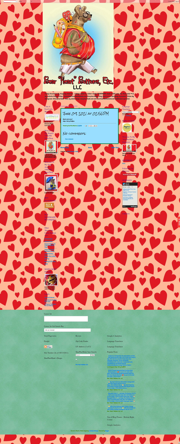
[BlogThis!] (91, 126)
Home (90, 147)
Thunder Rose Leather (50, 256)
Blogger (107, 431)
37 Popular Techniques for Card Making (50, 305)
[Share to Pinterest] (96, 126)
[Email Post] (86, 125)
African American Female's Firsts (127, 195)
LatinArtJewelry (49, 253)
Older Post (115, 147)
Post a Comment (69, 139)
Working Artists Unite (50, 261)
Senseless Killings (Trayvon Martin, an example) (128, 198)
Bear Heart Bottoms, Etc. (82, 364)
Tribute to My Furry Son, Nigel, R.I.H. (129, 190)
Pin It (123, 163)
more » (124, 206)
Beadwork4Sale (48, 241)
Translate (128, 115)
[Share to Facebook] (95, 126)
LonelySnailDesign (93, 431)
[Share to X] (93, 126)
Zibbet (46, 264)
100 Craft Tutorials (49, 297)
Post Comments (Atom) (72, 151)
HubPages (134, 206)
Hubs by (127, 184)
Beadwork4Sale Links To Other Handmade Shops (50, 245)
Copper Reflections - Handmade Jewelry (50, 250)
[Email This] (89, 126)
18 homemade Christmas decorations (51, 300)
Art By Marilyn (48, 239)
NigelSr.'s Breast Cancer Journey (129, 192)
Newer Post (64, 147)
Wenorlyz (47, 259)
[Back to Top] (179, 443)
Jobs (46, 330)
